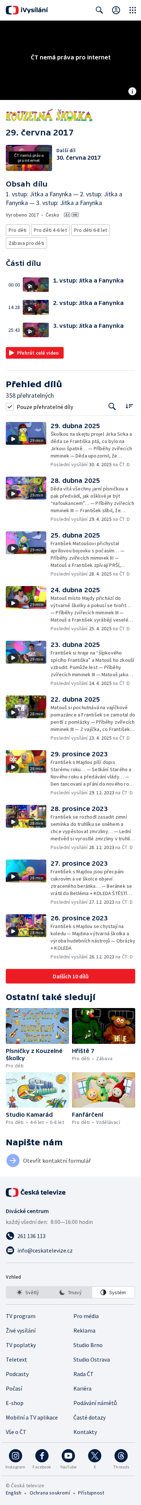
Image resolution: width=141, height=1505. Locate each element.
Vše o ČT (16, 1431)
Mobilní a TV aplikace (32, 1417)
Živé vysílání (20, 1330)
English (13, 1492)
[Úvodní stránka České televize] (36, 1192)
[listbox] (70, 1292)
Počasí (14, 1388)
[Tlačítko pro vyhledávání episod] (112, 406)
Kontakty (85, 1431)
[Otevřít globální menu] (132, 10)
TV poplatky (21, 1345)
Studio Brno (88, 1345)
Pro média (86, 1316)
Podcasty (17, 1374)
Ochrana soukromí (50, 1492)
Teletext (16, 1359)
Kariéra (82, 1388)
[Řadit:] (129, 406)
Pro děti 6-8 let (90, 230)
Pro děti (18, 230)
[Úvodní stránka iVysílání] (27, 10)
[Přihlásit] (116, 10)
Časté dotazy (89, 1417)
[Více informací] (132, 92)
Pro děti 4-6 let (50, 230)
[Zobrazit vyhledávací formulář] (99, 10)
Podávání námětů (95, 1402)
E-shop (15, 1402)
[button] (38, 284)
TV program (20, 1316)
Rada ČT (83, 1374)
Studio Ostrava (91, 1359)
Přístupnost (91, 1492)
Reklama (84, 1330)
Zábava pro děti (26, 243)
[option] (28, 1292)
